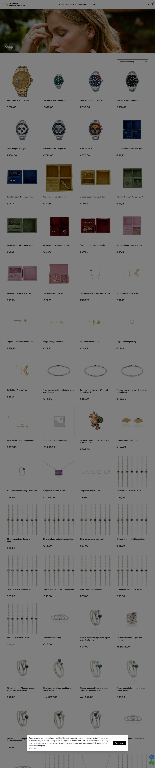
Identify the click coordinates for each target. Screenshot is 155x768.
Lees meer (32, 748)
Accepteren (119, 743)
